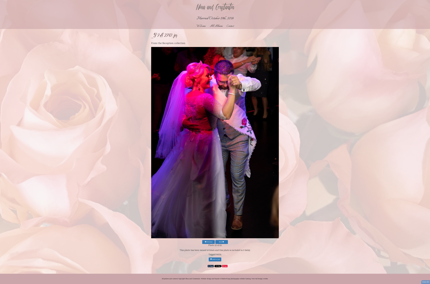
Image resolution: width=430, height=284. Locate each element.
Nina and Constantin (215, 7)
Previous (209, 242)
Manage (427, 1)
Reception (167, 43)
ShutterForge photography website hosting (236, 279)
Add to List (216, 259)
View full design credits (260, 279)
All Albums (216, 26)
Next (221, 242)
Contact (230, 26)
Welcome (201, 26)
